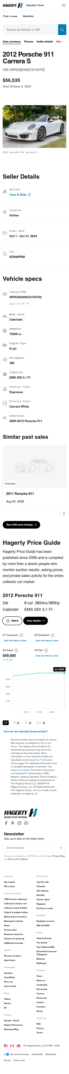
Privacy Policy (58, 856)
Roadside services (45, 921)
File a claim (9, 886)
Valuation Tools (35, 5)
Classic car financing (14, 938)
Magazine (41, 904)
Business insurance (13, 934)
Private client (10, 930)
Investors (41, 1007)
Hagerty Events (44, 938)
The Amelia (42, 943)
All (5, 1008)
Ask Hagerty (43, 891)
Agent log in (9, 960)
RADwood (41, 963)
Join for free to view (15, 640)
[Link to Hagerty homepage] (21, 813)
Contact (40, 1002)
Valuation (41, 886)
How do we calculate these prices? (26, 731)
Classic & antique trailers (16, 912)
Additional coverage (13, 943)
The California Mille (46, 947)
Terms (40, 1033)
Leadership (42, 985)
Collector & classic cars (15, 903)
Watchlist (28, 16)
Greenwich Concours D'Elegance (47, 953)
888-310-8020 (43, 925)
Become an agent (12, 956)
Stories (7, 1003)
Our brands (42, 989)
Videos (7, 999)
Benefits (41, 895)
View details (34, 620)
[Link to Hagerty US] (6, 1046)
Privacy (40, 1028)
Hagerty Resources (13, 1025)
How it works (10, 986)
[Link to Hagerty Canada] (12, 1046)
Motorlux (41, 959)
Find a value (10, 16)
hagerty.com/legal (20, 770)
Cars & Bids (17, 194)
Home (39, 976)
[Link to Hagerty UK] (18, 1046)
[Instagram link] (19, 822)
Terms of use (19, 1060)
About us (41, 980)
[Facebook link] (6, 822)
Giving (40, 1011)
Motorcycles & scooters (15, 917)
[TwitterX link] (12, 822)
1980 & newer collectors (15, 899)
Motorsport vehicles (13, 921)
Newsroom (42, 998)
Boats (7, 925)
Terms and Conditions (18, 859)
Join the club (43, 882)
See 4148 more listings (19, 524)
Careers (40, 993)
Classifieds (9, 977)
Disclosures (51, 1054)
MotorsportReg (11, 1029)
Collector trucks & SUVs (15, 908)
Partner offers (43, 899)
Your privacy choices (19, 1054)
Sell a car (8, 982)
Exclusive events (45, 908)
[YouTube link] (26, 822)
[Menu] (63, 5)
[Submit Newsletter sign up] (60, 847)
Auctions (8, 973)
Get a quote (9, 882)
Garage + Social (11, 1020)
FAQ (39, 1024)
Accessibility (37, 1054)
